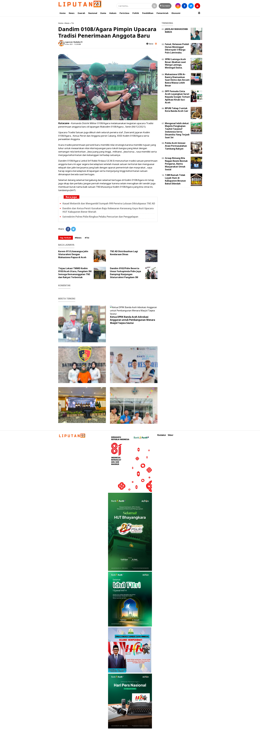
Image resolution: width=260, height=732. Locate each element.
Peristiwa (124, 13)
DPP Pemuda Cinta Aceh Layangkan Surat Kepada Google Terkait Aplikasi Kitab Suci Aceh (177, 97)
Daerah (81, 13)
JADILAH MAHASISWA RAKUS (176, 30)
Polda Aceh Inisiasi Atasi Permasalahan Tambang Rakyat (176, 145)
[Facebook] (68, 229)
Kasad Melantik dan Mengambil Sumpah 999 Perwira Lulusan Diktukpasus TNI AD (108, 203)
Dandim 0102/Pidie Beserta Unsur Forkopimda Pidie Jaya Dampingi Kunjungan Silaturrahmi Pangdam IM (125, 273)
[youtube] (197, 6)
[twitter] (191, 6)
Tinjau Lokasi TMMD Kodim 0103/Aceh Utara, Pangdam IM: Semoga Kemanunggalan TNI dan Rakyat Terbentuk (75, 273)
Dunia (103, 13)
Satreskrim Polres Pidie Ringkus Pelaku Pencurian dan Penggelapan (100, 216)
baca (150, 43)
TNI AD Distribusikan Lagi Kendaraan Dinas (124, 253)
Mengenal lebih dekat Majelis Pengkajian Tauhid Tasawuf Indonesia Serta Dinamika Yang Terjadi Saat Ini (177, 130)
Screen (165, 5)
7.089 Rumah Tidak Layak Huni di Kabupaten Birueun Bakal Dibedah (175, 179)
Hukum (112, 13)
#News (78, 237)
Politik (135, 13)
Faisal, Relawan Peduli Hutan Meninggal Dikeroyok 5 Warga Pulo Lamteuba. (177, 48)
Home (63, 13)
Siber (170, 435)
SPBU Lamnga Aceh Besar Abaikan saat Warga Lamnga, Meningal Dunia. (175, 63)
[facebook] (184, 6)
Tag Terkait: (66, 237)
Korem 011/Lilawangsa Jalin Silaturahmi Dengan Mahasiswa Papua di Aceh (73, 254)
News (71, 13)
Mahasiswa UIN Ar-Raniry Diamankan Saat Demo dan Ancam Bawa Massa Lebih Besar (177, 80)
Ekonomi (176, 13)
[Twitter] (73, 229)
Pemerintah (162, 13)
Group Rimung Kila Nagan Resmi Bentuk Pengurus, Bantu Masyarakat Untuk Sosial (176, 164)
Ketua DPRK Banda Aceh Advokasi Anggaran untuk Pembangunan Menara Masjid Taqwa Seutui (132, 319)
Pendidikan (147, 13)
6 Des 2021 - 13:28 (71, 44)
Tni (72, 23)
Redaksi (161, 435)
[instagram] (178, 6)
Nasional (92, 13)
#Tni (87, 237)
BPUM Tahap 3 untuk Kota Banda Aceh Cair (176, 110)
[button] (199, 11)
